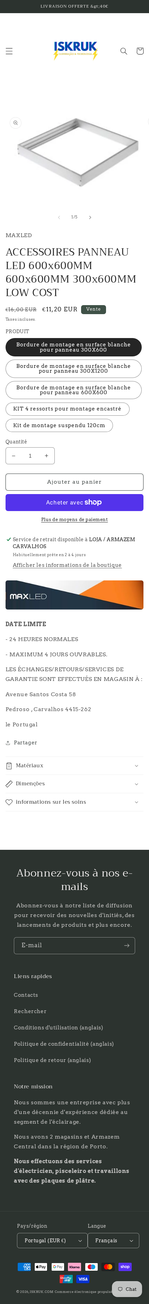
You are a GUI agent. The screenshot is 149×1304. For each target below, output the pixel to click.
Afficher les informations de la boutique (67, 565)
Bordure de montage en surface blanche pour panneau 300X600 (73, 347)
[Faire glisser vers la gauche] (59, 217)
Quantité (16, 441)
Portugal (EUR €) (45, 1240)
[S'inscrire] (127, 945)
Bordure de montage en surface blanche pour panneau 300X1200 (73, 368)
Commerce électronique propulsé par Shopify (94, 1292)
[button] (9, 51)
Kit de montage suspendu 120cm (59, 425)
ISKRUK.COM (41, 1292)
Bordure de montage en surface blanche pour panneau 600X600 (73, 390)
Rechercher (30, 1011)
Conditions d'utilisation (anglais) (58, 1028)
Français (106, 1240)
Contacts (26, 995)
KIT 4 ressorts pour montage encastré (67, 409)
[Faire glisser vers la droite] (90, 217)
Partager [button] (25, 743)
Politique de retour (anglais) (52, 1060)
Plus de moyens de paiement (74, 519)
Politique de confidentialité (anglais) (64, 1044)
